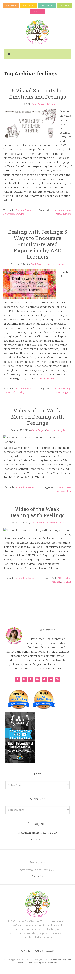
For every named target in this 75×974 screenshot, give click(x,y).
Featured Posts (23, 210)
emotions (57, 210)
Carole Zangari (38, 104)
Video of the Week (25, 487)
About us (38, 950)
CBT (59, 487)
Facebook (11, 5)
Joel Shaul (66, 490)
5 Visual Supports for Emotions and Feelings (37, 93)
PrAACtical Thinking (13, 213)
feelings (67, 210)
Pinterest (29, 5)
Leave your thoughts (55, 264)
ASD (60, 577)
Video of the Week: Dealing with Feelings (37, 512)
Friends (25, 950)
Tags (37, 774)
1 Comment (52, 104)
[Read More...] (47, 378)
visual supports (64, 213)
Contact (49, 950)
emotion (67, 577)
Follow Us (37, 839)
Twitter (64, 5)
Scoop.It (37, 11)
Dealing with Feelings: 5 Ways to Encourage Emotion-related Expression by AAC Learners (37, 244)
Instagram (47, 5)
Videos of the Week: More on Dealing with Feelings (37, 416)
